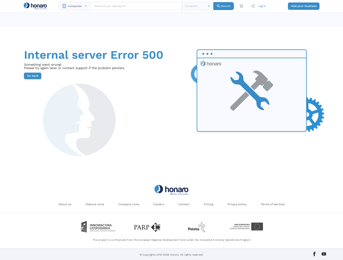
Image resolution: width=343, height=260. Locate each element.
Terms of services (273, 204)
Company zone (128, 204)
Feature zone (95, 204)
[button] (209, 6)
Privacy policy (237, 204)
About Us (64, 204)
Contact (184, 204)
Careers (158, 204)
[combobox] (75, 6)
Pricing (208, 204)
